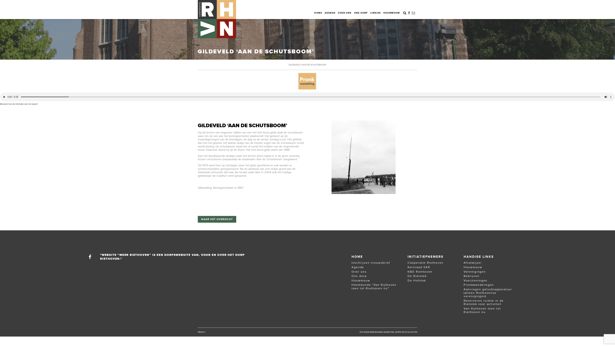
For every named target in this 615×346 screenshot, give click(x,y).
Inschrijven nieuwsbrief (371, 262)
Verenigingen (475, 271)
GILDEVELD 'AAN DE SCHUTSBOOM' (307, 64)
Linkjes (375, 13)
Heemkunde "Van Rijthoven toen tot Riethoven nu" (374, 286)
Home (318, 13)
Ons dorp (361, 13)
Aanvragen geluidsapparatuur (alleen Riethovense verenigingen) (488, 293)
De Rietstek (417, 276)
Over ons (344, 13)
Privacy (201, 332)
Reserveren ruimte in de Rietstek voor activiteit (484, 302)
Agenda (330, 13)
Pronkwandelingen (479, 284)
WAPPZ (398, 332)
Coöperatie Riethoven (425, 262)
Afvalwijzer (473, 262)
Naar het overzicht (217, 219)
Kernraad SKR (419, 267)
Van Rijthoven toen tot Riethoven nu (482, 310)
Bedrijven (471, 276)
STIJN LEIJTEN (411, 332)
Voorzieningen (475, 280)
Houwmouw (391, 13)
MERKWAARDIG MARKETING (382, 332)
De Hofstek (417, 280)
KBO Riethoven (420, 271)
